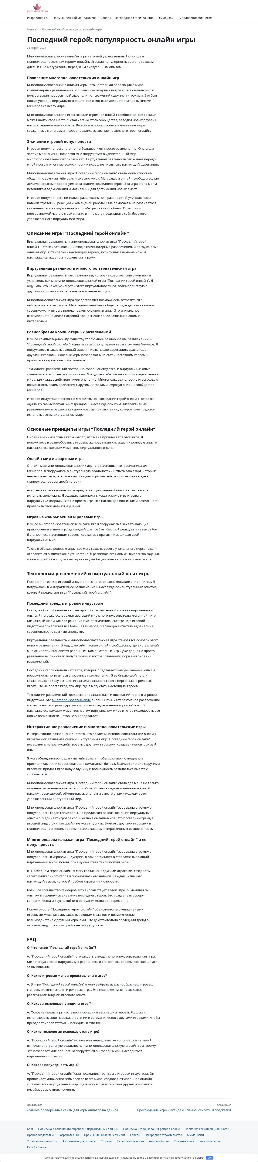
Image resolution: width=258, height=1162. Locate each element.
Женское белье (159, 1141)
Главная (32, 29)
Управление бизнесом (196, 18)
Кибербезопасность (130, 1141)
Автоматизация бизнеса (79, 1141)
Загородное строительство (134, 18)
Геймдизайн (166, 18)
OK (210, 1157)
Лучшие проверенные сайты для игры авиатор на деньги (72, 1107)
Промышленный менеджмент (74, 18)
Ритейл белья (36, 1147)
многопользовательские (71, 700)
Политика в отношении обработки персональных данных (78, 1129)
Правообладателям (40, 1135)
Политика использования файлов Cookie (151, 1129)
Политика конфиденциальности (207, 1129)
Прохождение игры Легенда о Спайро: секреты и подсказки (184, 1107)
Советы (105, 18)
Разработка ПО (38, 18)
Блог (30, 1129)
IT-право (106, 1141)
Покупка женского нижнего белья (197, 1141)
